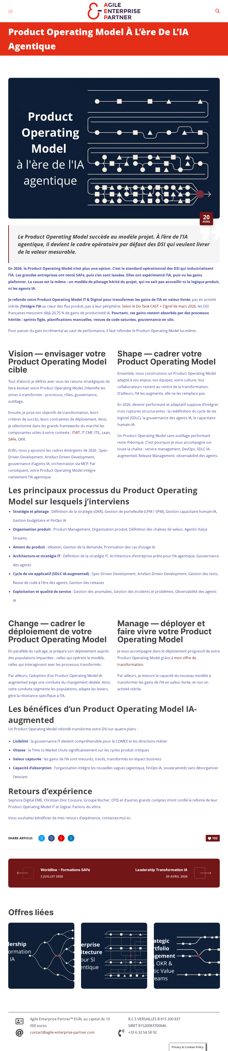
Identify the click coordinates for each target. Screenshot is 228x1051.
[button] (217, 11)
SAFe (12, 439)
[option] (41, 959)
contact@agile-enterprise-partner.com (62, 1032)
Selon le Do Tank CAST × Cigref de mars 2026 (159, 306)
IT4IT (76, 432)
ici (128, 817)
